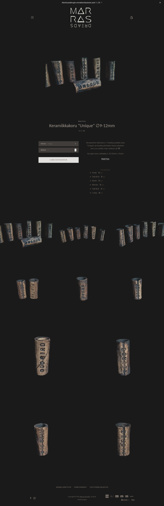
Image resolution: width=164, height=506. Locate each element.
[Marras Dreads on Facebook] (31, 498)
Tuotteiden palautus (99, 487)
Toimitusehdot (80, 487)
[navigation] (32, 17)
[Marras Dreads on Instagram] (34, 498)
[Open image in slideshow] (82, 75)
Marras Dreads (85, 497)
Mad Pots (105, 159)
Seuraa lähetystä (63, 487)
